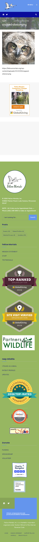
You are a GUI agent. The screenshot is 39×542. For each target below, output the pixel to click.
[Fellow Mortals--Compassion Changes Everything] (19, 98)
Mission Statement (9, 252)
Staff (4, 256)
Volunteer (6, 458)
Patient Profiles (18, 231)
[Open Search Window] (35, 15)
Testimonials (7, 260)
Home (4, 21)
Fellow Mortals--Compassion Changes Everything (19, 88)
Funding (5, 450)
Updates (22, 235)
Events (6, 231)
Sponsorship (7, 454)
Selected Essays (9, 235)
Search (32, 217)
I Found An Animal (9, 366)
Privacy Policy (23, 535)
